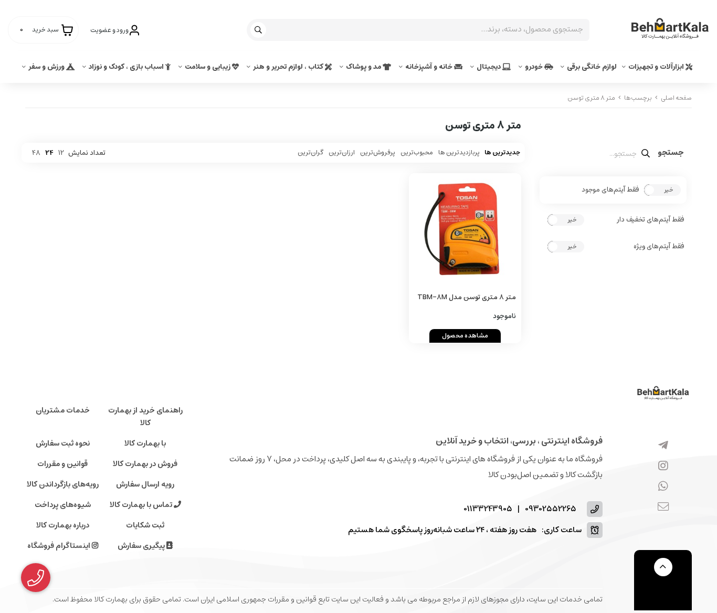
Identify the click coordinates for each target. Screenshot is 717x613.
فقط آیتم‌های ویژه (659, 246)
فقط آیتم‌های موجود (610, 190)
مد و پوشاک (364, 67)
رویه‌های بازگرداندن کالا (63, 484)
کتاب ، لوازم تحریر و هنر (289, 67)
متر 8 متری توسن (591, 97)
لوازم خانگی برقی (592, 67)
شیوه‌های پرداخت (63, 505)
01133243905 (487, 509)
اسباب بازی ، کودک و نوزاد (127, 67)
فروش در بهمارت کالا (145, 464)
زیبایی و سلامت (208, 67)
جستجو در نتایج (671, 154)
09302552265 (550, 509)
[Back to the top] (663, 567)
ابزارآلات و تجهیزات (657, 67)
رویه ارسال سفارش (145, 484)
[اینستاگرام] (663, 466)
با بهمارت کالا (145, 443)
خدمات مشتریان (63, 410)
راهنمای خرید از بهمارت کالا (145, 416)
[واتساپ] (663, 486)
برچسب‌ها (638, 97)
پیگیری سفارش (142, 546)
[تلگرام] (663, 445)
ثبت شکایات (145, 525)
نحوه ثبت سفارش (63, 443)
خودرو (534, 67)
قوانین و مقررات (62, 464)
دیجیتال (489, 67)
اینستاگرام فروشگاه (59, 546)
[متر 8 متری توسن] (663, 394)
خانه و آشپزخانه (429, 67)
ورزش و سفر (47, 67)
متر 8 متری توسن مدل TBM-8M (466, 297)
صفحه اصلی (676, 97)
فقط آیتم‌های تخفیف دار (650, 220)
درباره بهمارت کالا (62, 525)
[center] (259, 30)
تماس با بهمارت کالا (142, 505)
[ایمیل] (663, 507)
